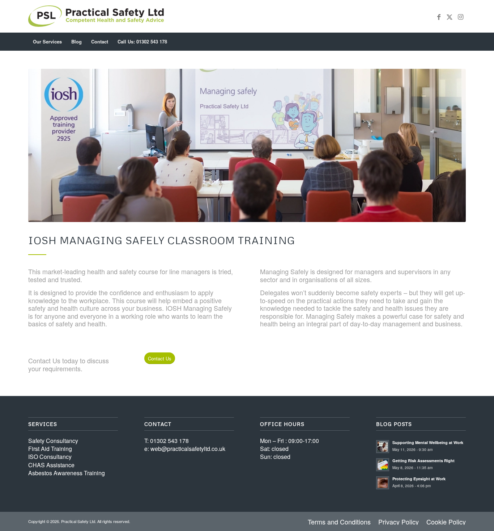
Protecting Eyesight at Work (419, 478)
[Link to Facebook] (438, 16)
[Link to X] (449, 16)
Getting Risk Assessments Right (423, 460)
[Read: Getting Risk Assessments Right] (382, 464)
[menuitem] (47, 42)
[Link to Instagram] (460, 16)
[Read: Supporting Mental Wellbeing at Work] (382, 446)
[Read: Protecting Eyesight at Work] (382, 482)
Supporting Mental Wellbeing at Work (427, 442)
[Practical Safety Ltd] (96, 16)
